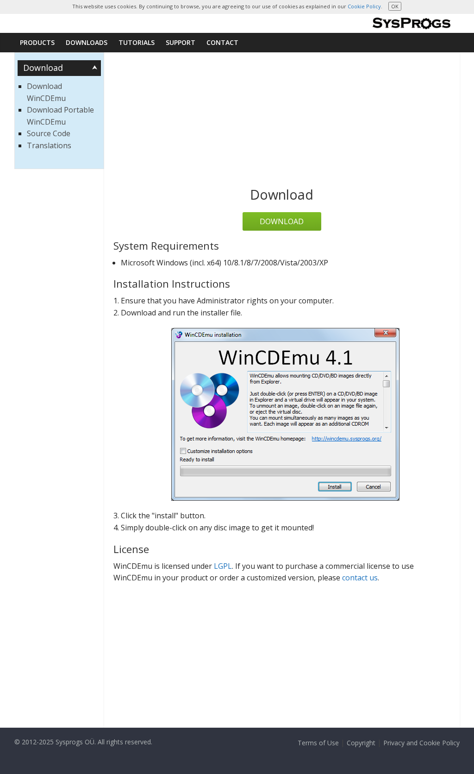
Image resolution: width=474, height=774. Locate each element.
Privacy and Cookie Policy (421, 742)
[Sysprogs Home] (411, 23)
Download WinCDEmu (46, 92)
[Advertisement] (282, 122)
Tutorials (136, 42)
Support (180, 42)
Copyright (361, 742)
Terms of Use (318, 742)
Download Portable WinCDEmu (60, 116)
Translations (49, 145)
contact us (360, 578)
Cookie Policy (364, 6)
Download (282, 221)
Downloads (86, 42)
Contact (222, 42)
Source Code (48, 133)
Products (37, 42)
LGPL (223, 566)
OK (395, 6)
